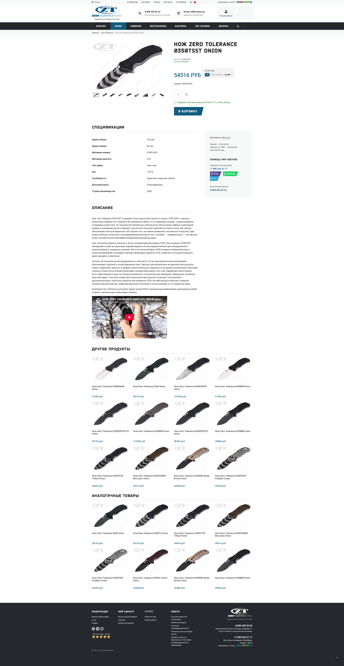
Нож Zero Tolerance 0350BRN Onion (151, 431)
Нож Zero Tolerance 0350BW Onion (232, 431)
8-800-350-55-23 (218, 190)
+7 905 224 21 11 (243, 637)
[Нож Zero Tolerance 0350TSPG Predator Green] (233, 458)
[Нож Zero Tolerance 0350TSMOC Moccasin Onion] (151, 458)
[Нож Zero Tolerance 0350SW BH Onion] (110, 369)
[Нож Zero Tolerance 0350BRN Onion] (151, 414)
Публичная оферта (178, 623)
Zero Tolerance (107, 33)
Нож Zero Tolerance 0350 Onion (149, 386)
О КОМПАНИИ (132, 2)
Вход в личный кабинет (127, 617)
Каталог (101, 26)
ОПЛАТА (157, 2)
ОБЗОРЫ (223, 26)
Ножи (118, 26)
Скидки (95, 623)
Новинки (135, 26)
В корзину (187, 111)
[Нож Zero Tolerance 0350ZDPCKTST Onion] (110, 414)
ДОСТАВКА (146, 2)
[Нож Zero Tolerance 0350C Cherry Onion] (151, 561)
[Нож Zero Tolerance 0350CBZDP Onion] (192, 369)
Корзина (121, 620)
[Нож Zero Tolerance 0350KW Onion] (233, 369)
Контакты (168, 2)
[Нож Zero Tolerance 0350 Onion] (151, 369)
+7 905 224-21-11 (218, 169)
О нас (94, 620)
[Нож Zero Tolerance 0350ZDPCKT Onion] (192, 414)
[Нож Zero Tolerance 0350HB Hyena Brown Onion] (192, 458)
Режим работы (151, 620)
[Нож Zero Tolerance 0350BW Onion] (233, 414)
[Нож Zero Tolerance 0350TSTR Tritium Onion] (110, 458)
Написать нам (150, 617)
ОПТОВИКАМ (181, 2)
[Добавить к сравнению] (186, 94)
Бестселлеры (158, 26)
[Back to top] (337, 657)
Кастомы (180, 26)
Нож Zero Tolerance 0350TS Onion (150, 533)
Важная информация (100, 617)
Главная (95, 33)
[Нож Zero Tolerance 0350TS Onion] (151, 516)
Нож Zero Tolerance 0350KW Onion (232, 386)
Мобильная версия (126, 623)
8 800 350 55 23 (152, 11)
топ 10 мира (202, 26)
